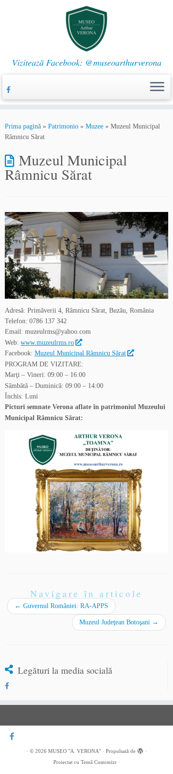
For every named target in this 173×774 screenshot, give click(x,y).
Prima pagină (23, 126)
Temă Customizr (99, 762)
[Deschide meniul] (157, 87)
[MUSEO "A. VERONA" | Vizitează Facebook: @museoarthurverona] (86, 29)
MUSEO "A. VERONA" (74, 751)
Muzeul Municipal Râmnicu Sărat (80, 353)
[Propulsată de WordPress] (140, 749)
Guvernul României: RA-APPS (61, 606)
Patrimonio (63, 126)
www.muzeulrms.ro (47, 342)
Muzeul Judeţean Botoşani (119, 622)
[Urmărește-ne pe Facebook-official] (9, 90)
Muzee (94, 126)
